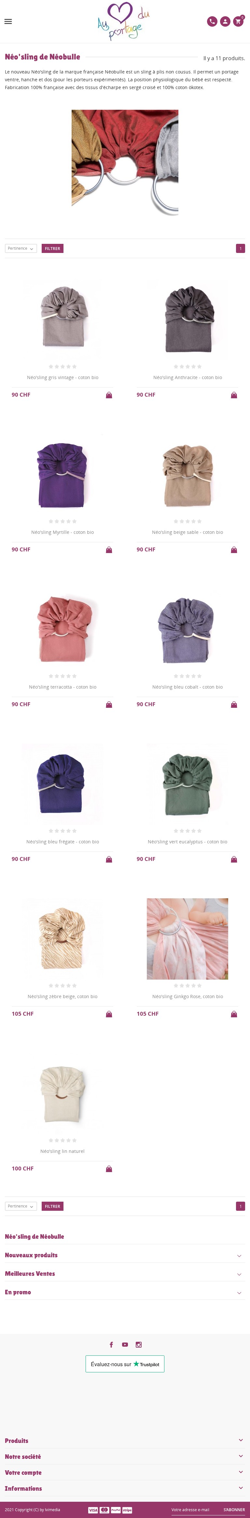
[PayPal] (116, 1510)
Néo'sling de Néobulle (34, 1236)
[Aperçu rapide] (119, 1218)
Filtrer (52, 248)
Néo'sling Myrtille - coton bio (62, 532)
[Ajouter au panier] (109, 393)
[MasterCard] (104, 1510)
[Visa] (93, 1510)
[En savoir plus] (131, 1218)
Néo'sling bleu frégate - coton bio (62, 841)
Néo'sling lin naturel (62, 1151)
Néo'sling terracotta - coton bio (62, 687)
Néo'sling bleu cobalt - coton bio (187, 687)
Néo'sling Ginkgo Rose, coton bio (187, 996)
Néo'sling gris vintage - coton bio (62, 377)
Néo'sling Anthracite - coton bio (187, 377)
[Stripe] (127, 1510)
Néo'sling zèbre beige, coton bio (62, 996)
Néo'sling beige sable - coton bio (187, 532)
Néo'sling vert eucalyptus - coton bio (187, 841)
